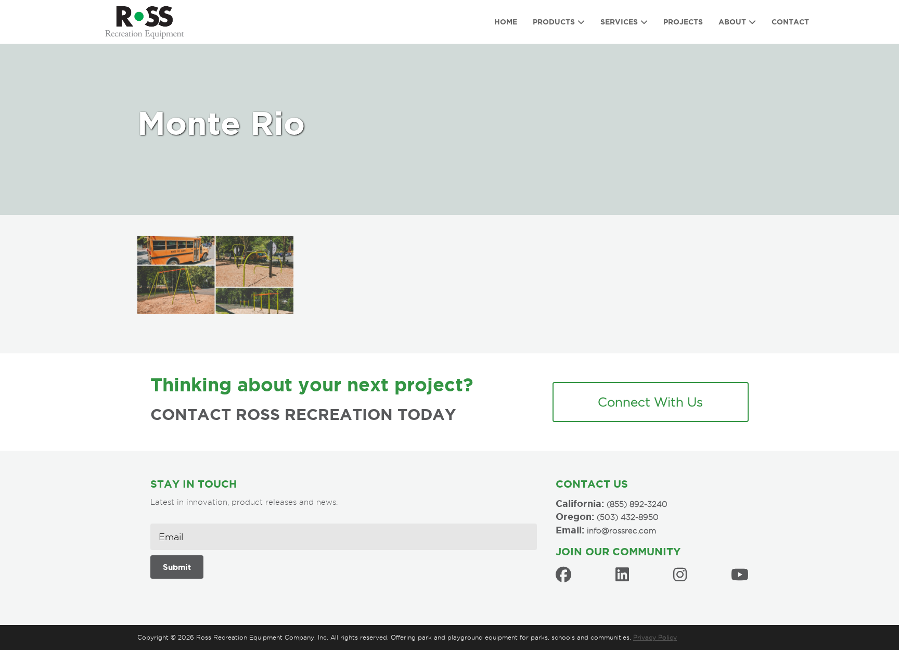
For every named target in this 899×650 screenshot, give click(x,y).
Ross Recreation (150, 22)
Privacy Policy (655, 637)
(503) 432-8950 (628, 517)
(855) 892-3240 (637, 504)
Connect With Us (650, 402)
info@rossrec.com (621, 531)
